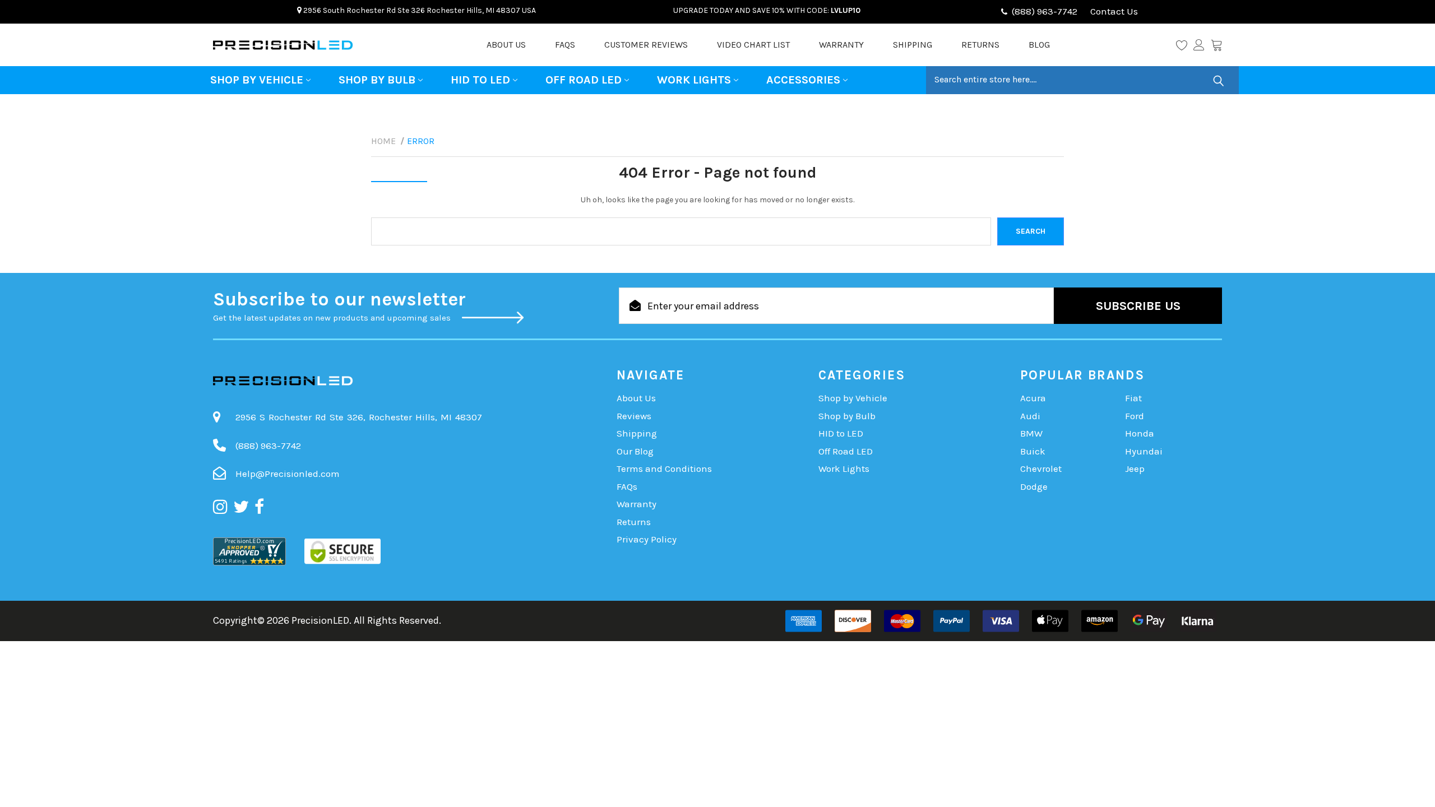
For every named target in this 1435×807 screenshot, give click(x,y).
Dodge (1034, 486)
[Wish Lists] (1184, 45)
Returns (980, 44)
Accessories (803, 79)
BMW (1031, 433)
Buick (1032, 451)
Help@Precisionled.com (287, 473)
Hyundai (1144, 451)
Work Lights (694, 79)
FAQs (565, 44)
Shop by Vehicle (256, 79)
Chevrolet (1041, 468)
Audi (1030, 415)
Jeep (1135, 468)
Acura (1033, 398)
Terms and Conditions (664, 468)
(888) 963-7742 (1044, 11)
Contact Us (1113, 11)
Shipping (912, 44)
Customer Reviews (646, 44)
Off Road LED (583, 79)
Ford (1134, 415)
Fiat (1133, 398)
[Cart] (1216, 45)
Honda (1139, 433)
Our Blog (635, 451)
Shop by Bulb (377, 79)
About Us (506, 44)
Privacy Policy (647, 539)
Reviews (634, 415)
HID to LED (480, 79)
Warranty (841, 44)
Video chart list (753, 44)
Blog (1039, 44)
